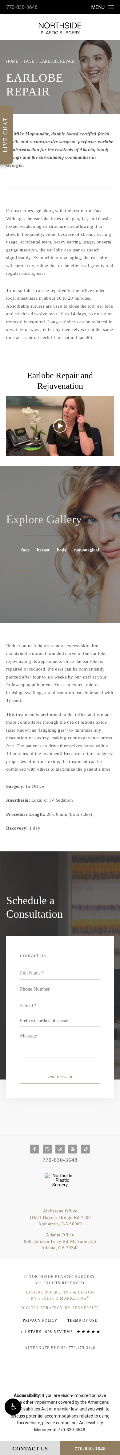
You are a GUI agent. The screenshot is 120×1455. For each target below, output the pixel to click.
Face (29, 61)
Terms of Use (82, 1320)
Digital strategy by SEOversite (60, 1308)
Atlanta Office (60, 1241)
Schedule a (34, 907)
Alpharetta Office (60, 1217)
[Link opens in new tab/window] (34, 1149)
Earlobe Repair (57, 61)
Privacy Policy (40, 1320)
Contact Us (30, 1448)
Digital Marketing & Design (60, 1295)
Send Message (60, 1076)
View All (19, 570)
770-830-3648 (22, 7)
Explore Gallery (44, 519)
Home (12, 61)
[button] (13, 1407)
